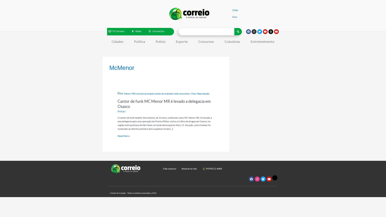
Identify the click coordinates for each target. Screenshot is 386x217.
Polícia (160, 41)
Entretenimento (262, 41)
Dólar (235, 10)
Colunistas (232, 41)
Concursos (206, 41)
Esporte (182, 41)
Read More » (124, 135)
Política (139, 41)
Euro (234, 17)
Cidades (117, 41)
